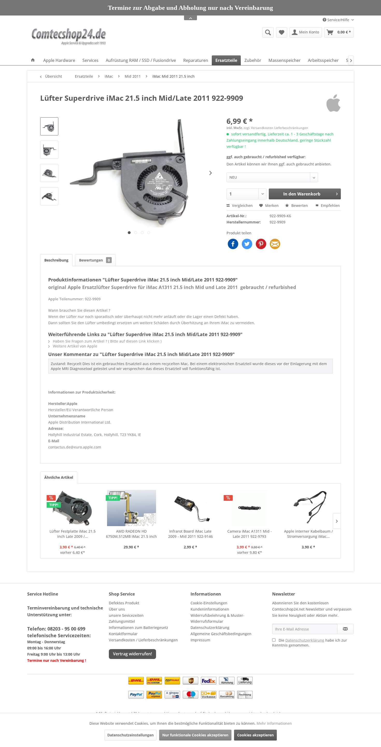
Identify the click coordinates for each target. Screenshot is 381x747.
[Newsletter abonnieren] (345, 629)
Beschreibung (56, 260)
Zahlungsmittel (122, 621)
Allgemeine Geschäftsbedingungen (220, 633)
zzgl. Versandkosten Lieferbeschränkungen (276, 128)
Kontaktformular (123, 633)
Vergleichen (242, 205)
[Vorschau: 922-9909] (49, 126)
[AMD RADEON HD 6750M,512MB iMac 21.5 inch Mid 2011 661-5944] (131, 508)
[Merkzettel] (281, 32)
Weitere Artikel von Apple (74, 346)
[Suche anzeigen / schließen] (268, 32)
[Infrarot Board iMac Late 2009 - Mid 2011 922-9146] (190, 508)
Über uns (117, 609)
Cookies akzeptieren (255, 735)
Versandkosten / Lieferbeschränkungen (143, 639)
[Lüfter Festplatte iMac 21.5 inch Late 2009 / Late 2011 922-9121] (72, 508)
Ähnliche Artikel (58, 477)
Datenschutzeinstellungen (130, 735)
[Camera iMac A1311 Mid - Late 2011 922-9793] (249, 508)
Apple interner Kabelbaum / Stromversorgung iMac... (308, 534)
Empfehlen (330, 205)
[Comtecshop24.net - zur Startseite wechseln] (69, 40)
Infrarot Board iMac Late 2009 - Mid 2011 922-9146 (190, 534)
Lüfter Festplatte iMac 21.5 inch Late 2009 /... (73, 534)
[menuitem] (228, 32)
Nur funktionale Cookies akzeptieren (195, 735)
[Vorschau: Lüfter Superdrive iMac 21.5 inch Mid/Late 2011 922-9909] (49, 150)
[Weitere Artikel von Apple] (333, 103)
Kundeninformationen (209, 609)
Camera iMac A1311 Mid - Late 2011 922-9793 (249, 534)
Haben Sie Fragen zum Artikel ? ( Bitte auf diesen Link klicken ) (106, 341)
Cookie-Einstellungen (208, 602)
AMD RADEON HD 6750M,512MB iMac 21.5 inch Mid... (131, 534)
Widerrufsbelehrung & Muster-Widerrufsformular (217, 618)
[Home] (33, 60)
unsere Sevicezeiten (126, 615)
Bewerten (299, 205)
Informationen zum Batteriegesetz (138, 627)
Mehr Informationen (274, 723)
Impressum (200, 639)
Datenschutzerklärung (209, 627)
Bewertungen (94, 260)
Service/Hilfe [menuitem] (338, 19)
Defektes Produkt (124, 602)
